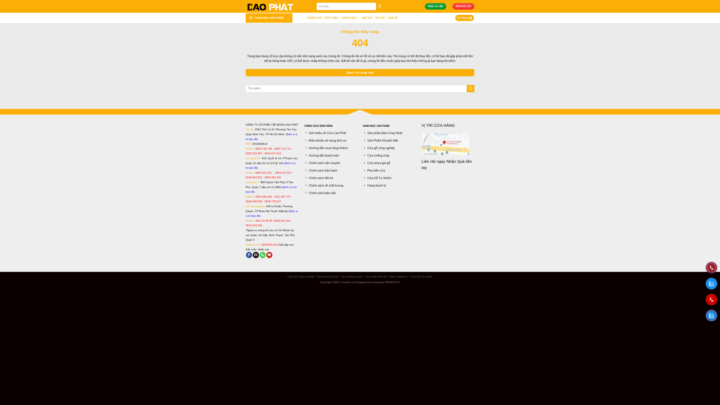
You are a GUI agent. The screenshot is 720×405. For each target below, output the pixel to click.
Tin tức (380, 17)
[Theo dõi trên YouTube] (269, 255)
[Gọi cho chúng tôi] (263, 255)
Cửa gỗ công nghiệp (301, 277)
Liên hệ (393, 17)
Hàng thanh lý (399, 277)
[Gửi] (380, 6)
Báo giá (367, 17)
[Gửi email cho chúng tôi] (256, 255)
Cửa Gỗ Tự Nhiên (422, 277)
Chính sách (349, 17)
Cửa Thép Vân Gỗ (376, 277)
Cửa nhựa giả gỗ (328, 277)
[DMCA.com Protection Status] (315, 201)
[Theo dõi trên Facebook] (249, 255)
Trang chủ (314, 17)
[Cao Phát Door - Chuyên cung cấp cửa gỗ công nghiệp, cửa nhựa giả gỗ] (278, 6)
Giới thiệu (331, 17)
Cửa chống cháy (351, 277)
